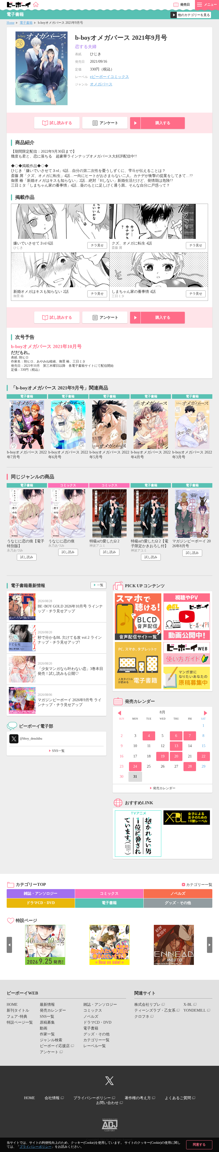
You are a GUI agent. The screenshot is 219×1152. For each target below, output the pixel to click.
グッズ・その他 (178, 903)
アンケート (109, 123)
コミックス (109, 893)
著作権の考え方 (138, 1098)
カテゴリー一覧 (199, 885)
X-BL (187, 1005)
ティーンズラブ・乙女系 (154, 1010)
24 (135, 766)
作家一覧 (47, 1034)
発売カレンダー (164, 788)
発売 (185, 4)
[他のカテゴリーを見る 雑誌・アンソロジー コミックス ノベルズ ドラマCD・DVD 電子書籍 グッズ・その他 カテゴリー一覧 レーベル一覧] (190, 15)
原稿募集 (47, 1022)
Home (10, 23)
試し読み (26, 557)
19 (163, 756)
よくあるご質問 (178, 1098)
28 (190, 766)
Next (205, 713)
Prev (119, 713)
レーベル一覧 (94, 1046)
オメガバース (101, 84)
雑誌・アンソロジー (40, 893)
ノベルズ (177, 893)
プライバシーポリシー (35, 1147)
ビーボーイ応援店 (55, 1046)
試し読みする (61, 123)
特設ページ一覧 (20, 1022)
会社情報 (52, 1098)
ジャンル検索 (51, 1040)
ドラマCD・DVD (40, 903)
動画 (43, 1028)
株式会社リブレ (147, 1005)
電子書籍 (26, 23)
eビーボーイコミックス (109, 77)
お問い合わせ (107, 1103)
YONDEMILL (194, 1010)
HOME (12, 1005)
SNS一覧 (58, 751)
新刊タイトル (18, 1010)
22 (203, 756)
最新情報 (47, 1005)
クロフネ (141, 1017)
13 (176, 746)
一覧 (100, 585)
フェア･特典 (17, 1017)
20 (176, 756)
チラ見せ (97, 245)
